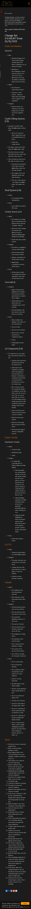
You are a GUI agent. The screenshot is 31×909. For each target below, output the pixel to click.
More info (26, 907)
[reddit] (14, 891)
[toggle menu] (29, 4)
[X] (9, 891)
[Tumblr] (11, 891)
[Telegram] (16, 891)
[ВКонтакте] (7, 891)
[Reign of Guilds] (7, 3)
